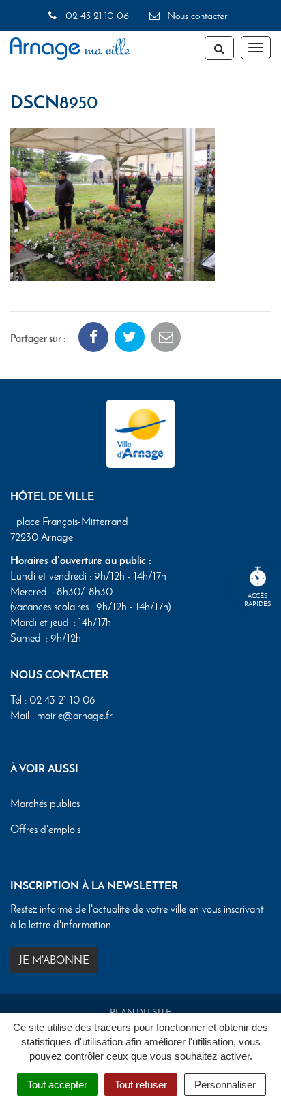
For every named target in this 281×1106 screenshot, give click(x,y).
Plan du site (141, 1012)
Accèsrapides (257, 599)
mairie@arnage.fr (75, 715)
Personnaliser (225, 1084)
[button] (112, 203)
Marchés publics (45, 803)
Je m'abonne (54, 959)
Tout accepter (57, 1084)
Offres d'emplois (45, 829)
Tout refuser (141, 1084)
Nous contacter (195, 16)
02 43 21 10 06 (95, 16)
